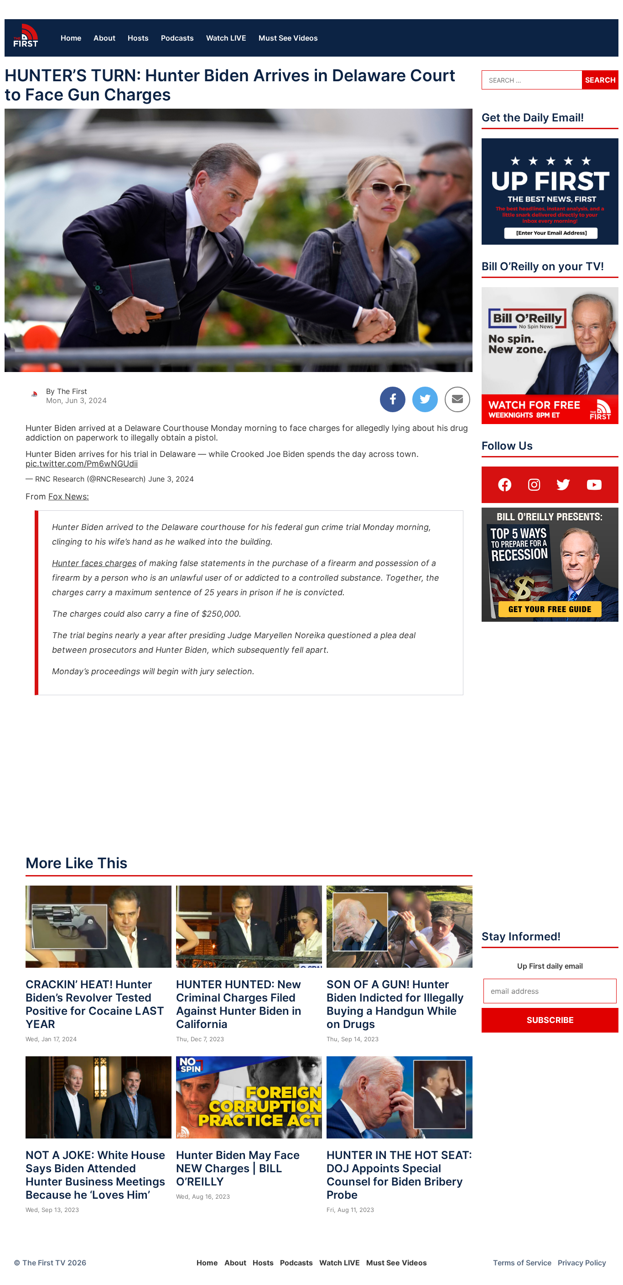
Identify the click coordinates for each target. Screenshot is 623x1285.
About (104, 37)
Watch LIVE (226, 37)
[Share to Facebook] (392, 399)
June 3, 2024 (171, 478)
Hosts (138, 37)
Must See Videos (288, 37)
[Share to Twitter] (425, 399)
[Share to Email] (457, 399)
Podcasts (177, 37)
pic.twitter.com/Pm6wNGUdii (82, 463)
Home (71, 37)
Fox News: (68, 496)
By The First (66, 391)
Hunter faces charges (94, 563)
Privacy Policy (582, 1262)
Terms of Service (522, 1262)
